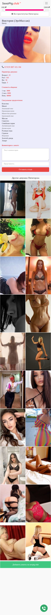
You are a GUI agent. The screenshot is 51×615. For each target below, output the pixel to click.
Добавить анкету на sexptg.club (26, 565)
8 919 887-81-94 (12, 67)
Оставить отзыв (25, 169)
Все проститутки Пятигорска (25, 14)
